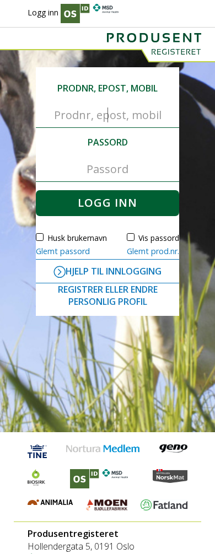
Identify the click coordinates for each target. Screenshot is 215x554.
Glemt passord (63, 251)
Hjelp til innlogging (114, 271)
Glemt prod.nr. (153, 251)
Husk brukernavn (77, 238)
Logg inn (43, 12)
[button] (107, 203)
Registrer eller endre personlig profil (108, 295)
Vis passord (158, 238)
